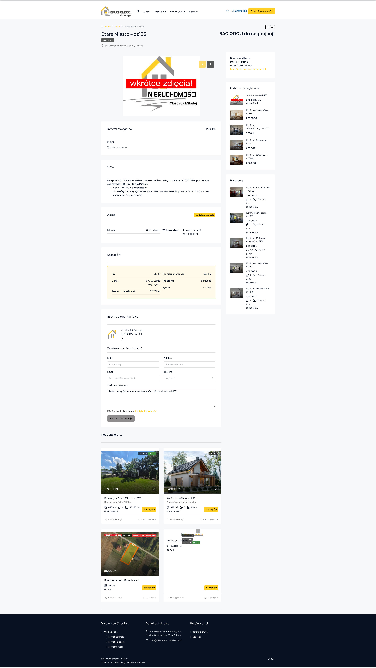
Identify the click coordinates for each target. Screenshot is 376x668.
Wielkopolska (111, 632)
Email (110, 371)
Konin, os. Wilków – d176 (181, 498)
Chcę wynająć (177, 11)
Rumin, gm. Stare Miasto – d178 (122, 498)
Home (108, 26)
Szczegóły (149, 509)
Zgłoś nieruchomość (261, 11)
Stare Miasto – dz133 (256, 95)
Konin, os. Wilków (177, 540)
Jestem (168, 371)
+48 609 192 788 (238, 11)
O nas (147, 11)
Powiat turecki (115, 647)
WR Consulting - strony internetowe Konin (123, 662)
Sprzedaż (108, 40)
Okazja (196, 543)
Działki (117, 26)
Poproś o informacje (121, 418)
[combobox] (190, 378)
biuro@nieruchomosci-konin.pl (248, 69)
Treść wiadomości (117, 385)
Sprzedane (187, 539)
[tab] (202, 64)
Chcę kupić (160, 11)
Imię (109, 358)
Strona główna (200, 632)
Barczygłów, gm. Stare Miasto (122, 580)
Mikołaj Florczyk (115, 519)
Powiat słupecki (116, 642)
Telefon (168, 358)
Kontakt (193, 11)
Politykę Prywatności (146, 411)
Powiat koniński (116, 637)
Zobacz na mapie (206, 215)
